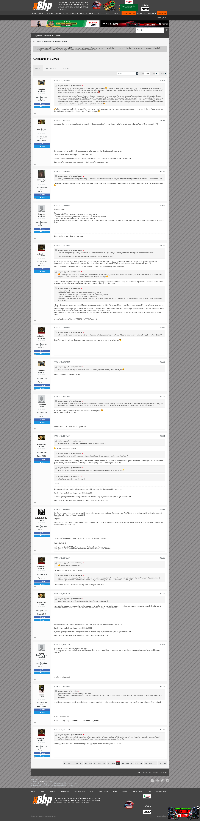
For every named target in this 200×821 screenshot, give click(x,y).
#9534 (162, 436)
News (34, 13)
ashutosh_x (41, 180)
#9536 (162, 558)
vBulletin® (43, 781)
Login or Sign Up (161, 18)
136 (76, 763)
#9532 (162, 362)
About (42, 791)
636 (118, 763)
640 (136, 763)
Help (138, 772)
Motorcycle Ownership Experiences (55, 41)
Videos (65, 13)
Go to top (164, 772)
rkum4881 (41, 89)
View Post (82, 85)
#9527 (162, 120)
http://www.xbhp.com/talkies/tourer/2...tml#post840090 (137, 124)
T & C (149, 791)
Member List (48, 36)
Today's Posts (37, 36)
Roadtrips (74, 13)
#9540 (162, 730)
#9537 (162, 594)
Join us (68, 9)
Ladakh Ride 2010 (85, 155)
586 (85, 763)
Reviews (50, 13)
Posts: (40, 101)
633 (104, 763)
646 (146, 763)
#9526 (162, 81)
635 (113, 763)
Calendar (58, 36)
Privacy (155, 772)
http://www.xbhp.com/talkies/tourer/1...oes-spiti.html (90, 547)
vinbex (41, 653)
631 (95, 763)
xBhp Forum (103, 791)
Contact (53, 791)
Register (107, 13)
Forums (58, 13)
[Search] (166, 30)
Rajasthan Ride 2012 (125, 158)
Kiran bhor (42, 214)
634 (109, 763)
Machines (83, 13)
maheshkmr (41, 254)
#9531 (162, 328)
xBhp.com (35, 816)
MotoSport (141, 13)
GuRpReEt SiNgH (41, 518)
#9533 (162, 396)
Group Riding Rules (91, 720)
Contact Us (147, 772)
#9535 (162, 509)
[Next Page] (158, 73)
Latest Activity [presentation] (51, 68)
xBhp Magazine (79, 791)
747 (160, 763)
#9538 (162, 645)
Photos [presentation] (66, 68)
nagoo (41, 695)
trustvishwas (42, 129)
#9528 (162, 171)
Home (33, 791)
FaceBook (57, 720)
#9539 (162, 686)
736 (155, 763)
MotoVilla (152, 13)
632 (99, 763)
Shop (100, 13)
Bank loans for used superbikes (97, 162)
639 (132, 763)
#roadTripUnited (129, 13)
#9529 (162, 206)
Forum (39, 41)
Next (164, 763)
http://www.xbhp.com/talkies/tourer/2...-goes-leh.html (91, 549)
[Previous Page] (156, 73)
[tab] (38, 68)
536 (81, 763)
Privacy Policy (137, 791)
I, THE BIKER (162, 13)
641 (141, 763)
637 (123, 763)
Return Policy (161, 791)
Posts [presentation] (38, 68)
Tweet (43, 107)
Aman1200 (42, 405)
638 (127, 763)
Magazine (92, 13)
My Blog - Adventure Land (73, 720)
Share (43, 104)
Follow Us (116, 13)
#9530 (162, 245)
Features (41, 13)
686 (150, 763)
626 (90, 763)
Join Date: (40, 97)
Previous (67, 763)
